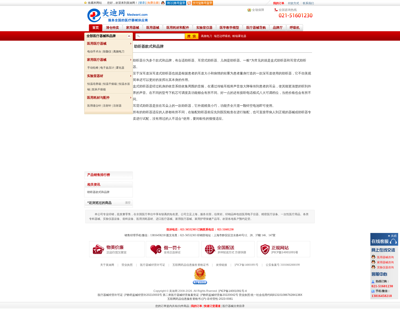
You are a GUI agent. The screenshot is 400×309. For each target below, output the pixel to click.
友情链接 (221, 264)
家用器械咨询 (385, 262)
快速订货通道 (212, 306)
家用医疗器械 (96, 59)
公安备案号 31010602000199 (283, 264)
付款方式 (293, 3)
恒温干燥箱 (110, 84)
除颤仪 (107, 51)
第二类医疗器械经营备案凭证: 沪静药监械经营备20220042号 (200, 295)
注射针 (107, 105)
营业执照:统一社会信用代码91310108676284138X (270, 295)
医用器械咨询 (385, 257)
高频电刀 (118, 51)
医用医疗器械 (96, 43)
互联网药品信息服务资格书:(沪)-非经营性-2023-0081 (200, 298)
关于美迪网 (107, 264)
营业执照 (127, 264)
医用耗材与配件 (98, 97)
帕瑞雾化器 (239, 36)
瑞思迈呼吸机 (222, 36)
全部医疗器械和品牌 (101, 36)
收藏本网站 (95, 2)
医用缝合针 (94, 105)
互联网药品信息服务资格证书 (190, 264)
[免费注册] (153, 2)
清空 (128, 202)
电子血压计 (107, 67)
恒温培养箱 (94, 84)
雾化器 (120, 67)
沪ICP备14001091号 (246, 264)
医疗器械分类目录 (233, 306)
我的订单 (278, 3)
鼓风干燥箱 (99, 89)
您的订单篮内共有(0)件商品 (172, 306)
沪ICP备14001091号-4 (232, 291)
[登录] (142, 2)
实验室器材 (95, 76)
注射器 (117, 105)
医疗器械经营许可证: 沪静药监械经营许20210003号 (130, 295)
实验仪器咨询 (385, 267)
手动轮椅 (92, 67)
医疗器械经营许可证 (152, 264)
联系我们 (308, 3)
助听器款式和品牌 (98, 192)
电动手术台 (94, 51)
